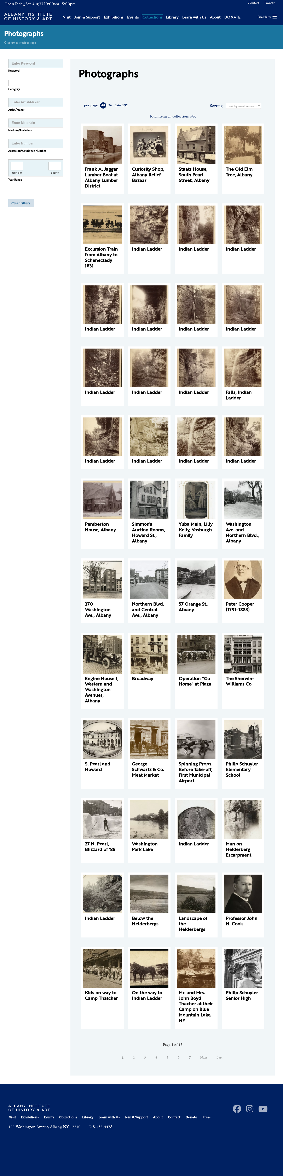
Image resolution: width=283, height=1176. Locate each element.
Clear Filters (20, 203)
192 (124, 105)
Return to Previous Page (21, 42)
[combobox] (35, 83)
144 (117, 105)
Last (219, 1057)
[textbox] (243, 106)
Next (203, 1057)
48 (103, 105)
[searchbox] (36, 83)
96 (110, 105)
